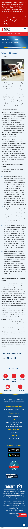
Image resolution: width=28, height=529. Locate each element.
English (2, 527)
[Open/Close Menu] (25, 29)
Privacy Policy (19, 399)
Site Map (6, 401)
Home (2, 42)
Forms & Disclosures (8, 399)
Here (12, 416)
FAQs (12, 401)
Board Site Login (20, 401)
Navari (17, 513)
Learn (7, 42)
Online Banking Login (14, 33)
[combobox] (14, 528)
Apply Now (23, 515)
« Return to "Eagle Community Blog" (11, 353)
